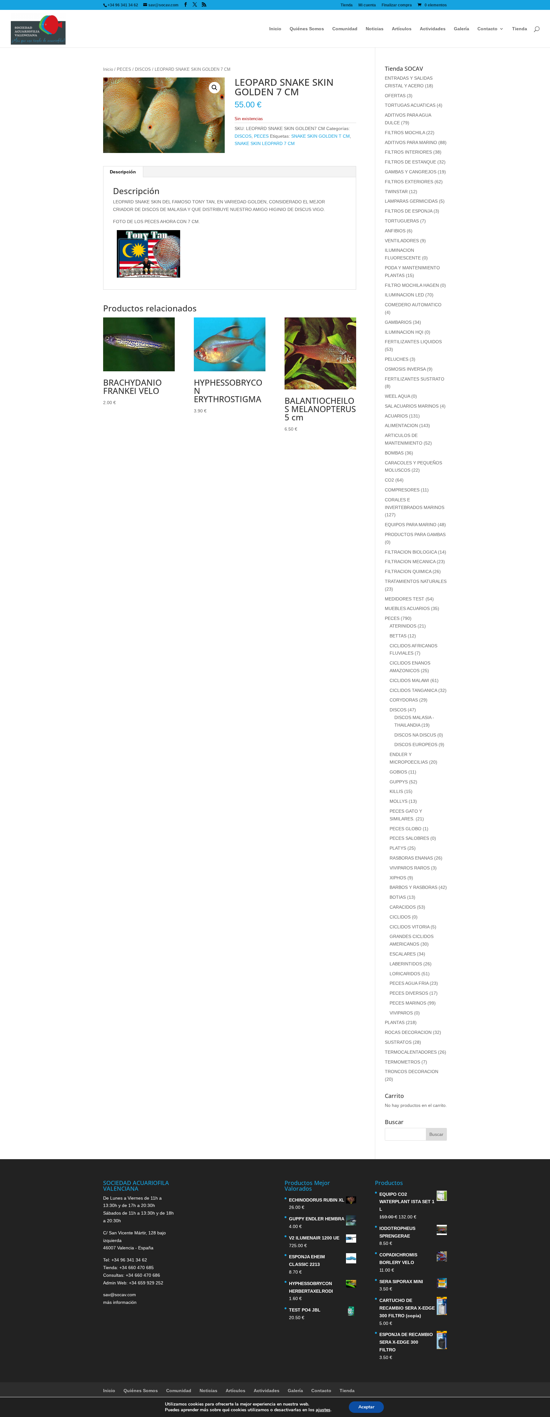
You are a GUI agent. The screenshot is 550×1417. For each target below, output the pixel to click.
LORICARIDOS (405, 973)
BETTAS (398, 635)
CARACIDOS (403, 907)
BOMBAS (394, 452)
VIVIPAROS (401, 1012)
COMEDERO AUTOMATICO (413, 304)
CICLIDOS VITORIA (409, 926)
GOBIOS (398, 771)
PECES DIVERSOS (409, 993)
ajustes (323, 1410)
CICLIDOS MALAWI (409, 680)
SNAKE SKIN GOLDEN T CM (320, 136)
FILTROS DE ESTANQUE (410, 161)
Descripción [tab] (123, 171)
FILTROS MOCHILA (405, 132)
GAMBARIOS (398, 322)
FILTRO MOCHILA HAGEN (412, 285)
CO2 (389, 480)
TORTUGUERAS (402, 220)
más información (120, 1302)
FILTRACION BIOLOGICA (411, 552)
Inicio (275, 28)
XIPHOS (398, 877)
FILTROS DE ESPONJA (408, 211)
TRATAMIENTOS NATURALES (416, 581)
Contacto (487, 28)
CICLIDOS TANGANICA (413, 690)
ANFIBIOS (395, 230)
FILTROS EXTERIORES (409, 181)
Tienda (347, 5)
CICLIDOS (400, 916)
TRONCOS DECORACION (411, 1071)
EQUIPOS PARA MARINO (410, 524)
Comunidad (344, 28)
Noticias (375, 28)
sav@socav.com (119, 1294)
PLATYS (398, 848)
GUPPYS (399, 781)
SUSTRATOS (398, 1042)
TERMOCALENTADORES (411, 1052)
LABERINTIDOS (406, 963)
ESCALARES (403, 953)
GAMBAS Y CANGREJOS (410, 171)
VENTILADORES (402, 240)
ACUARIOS (396, 415)
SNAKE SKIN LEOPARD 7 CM (265, 143)
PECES (124, 69)
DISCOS (143, 69)
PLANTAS (395, 1022)
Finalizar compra (397, 5)
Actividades (433, 28)
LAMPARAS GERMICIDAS (411, 201)
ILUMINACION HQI (404, 332)
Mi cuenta (367, 5)
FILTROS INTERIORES (408, 152)
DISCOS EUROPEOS (415, 744)
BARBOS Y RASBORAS (413, 887)
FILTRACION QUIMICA (408, 571)
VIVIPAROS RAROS (410, 867)
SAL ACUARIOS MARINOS (412, 406)
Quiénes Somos (307, 28)
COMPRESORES (402, 489)
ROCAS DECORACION (408, 1032)
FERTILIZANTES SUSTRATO (414, 379)
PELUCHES (396, 359)
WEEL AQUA (397, 396)
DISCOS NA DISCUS (415, 735)
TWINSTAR (396, 191)
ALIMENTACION (401, 425)
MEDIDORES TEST (404, 598)
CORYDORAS (404, 699)
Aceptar (366, 1407)
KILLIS (396, 791)
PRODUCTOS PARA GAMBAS (415, 534)
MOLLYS (398, 801)
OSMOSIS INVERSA (405, 369)
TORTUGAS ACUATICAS (410, 105)
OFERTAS (395, 95)
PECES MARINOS (408, 1003)
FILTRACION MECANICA (410, 561)
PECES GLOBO (405, 828)
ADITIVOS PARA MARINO (411, 142)
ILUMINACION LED (404, 294)
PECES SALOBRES (409, 838)
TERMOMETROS (402, 1062)
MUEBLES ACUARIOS (407, 608)
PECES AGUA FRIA (409, 983)
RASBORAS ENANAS (411, 858)
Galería (461, 28)
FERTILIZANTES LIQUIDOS (413, 341)
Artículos (402, 28)
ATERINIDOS (403, 626)
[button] (214, 87)
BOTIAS (398, 897)
